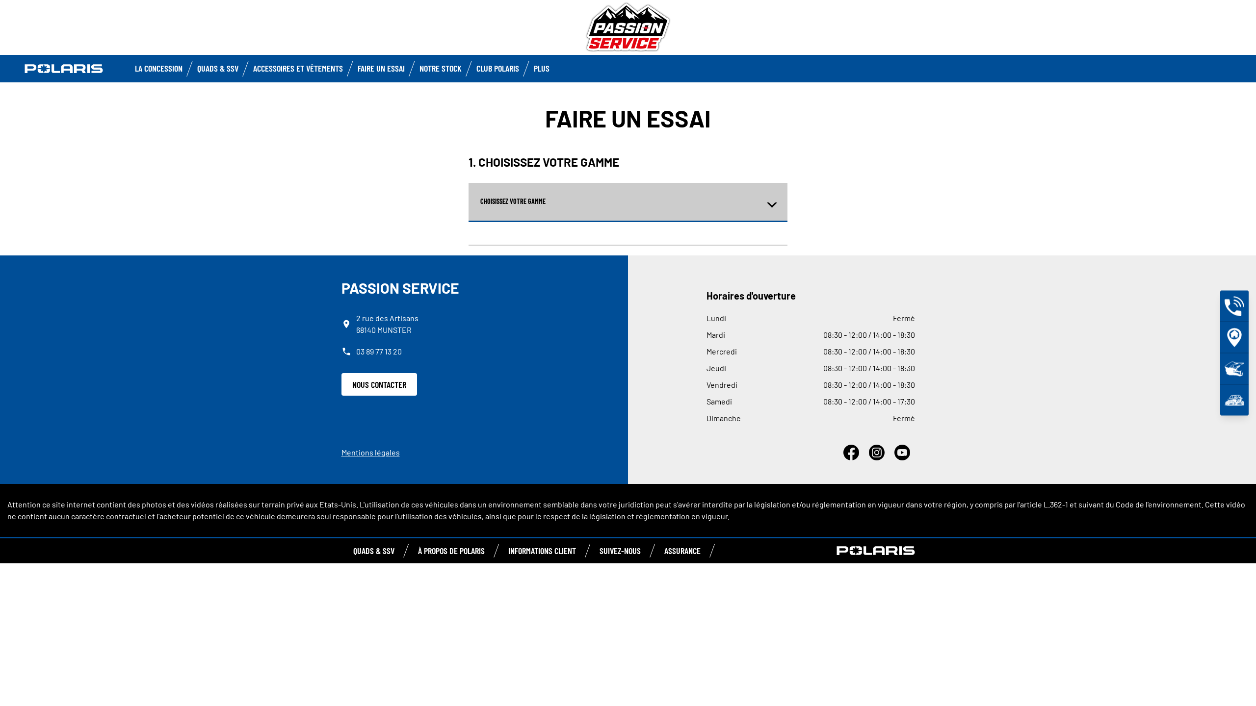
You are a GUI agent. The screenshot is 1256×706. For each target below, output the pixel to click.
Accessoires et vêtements (298, 68)
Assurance (682, 550)
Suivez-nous (620, 550)
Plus (542, 68)
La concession (159, 68)
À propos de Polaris (451, 550)
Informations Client (542, 550)
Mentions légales (370, 452)
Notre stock (440, 68)
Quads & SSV (217, 68)
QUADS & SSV (373, 550)
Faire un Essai (381, 68)
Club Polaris (497, 68)
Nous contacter (379, 384)
